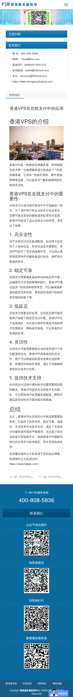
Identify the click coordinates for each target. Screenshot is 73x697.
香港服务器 (11, 683)
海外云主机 (28, 454)
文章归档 (15, 34)
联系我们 (36, 513)
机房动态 (14, 95)
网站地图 (57, 683)
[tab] (36, 34)
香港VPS (20, 121)
